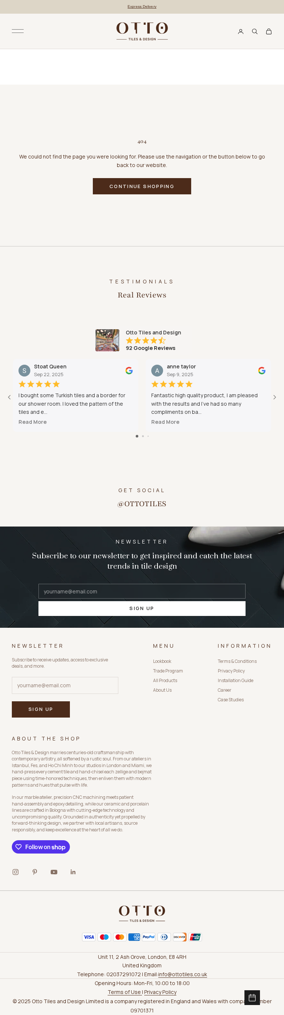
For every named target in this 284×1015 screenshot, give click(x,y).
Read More (32, 421)
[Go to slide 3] (148, 436)
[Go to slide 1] (137, 436)
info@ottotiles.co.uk (182, 974)
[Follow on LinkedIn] (73, 872)
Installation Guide (235, 680)
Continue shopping (142, 186)
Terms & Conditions (237, 661)
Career (224, 690)
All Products (165, 680)
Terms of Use (125, 991)
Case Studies (231, 699)
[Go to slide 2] (143, 436)
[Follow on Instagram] (15, 872)
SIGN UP (141, 608)
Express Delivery (142, 6)
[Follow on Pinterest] (34, 872)
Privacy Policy (231, 671)
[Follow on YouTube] (54, 872)
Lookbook (162, 661)
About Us (162, 690)
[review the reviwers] (129, 370)
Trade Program (168, 671)
